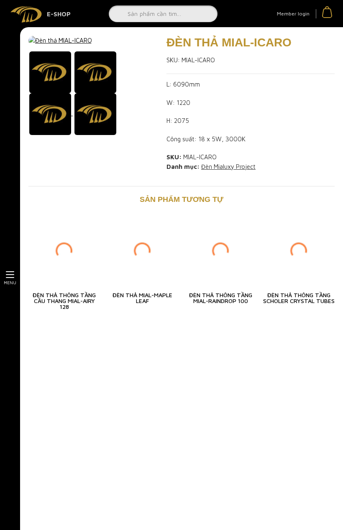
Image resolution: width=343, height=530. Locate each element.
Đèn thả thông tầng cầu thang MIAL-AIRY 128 (64, 300)
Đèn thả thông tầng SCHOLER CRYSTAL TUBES (299, 297)
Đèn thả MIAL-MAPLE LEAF (142, 297)
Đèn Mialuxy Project (228, 166)
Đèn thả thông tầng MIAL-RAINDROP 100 (220, 297)
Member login (293, 13)
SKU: (173, 60)
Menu (10, 282)
